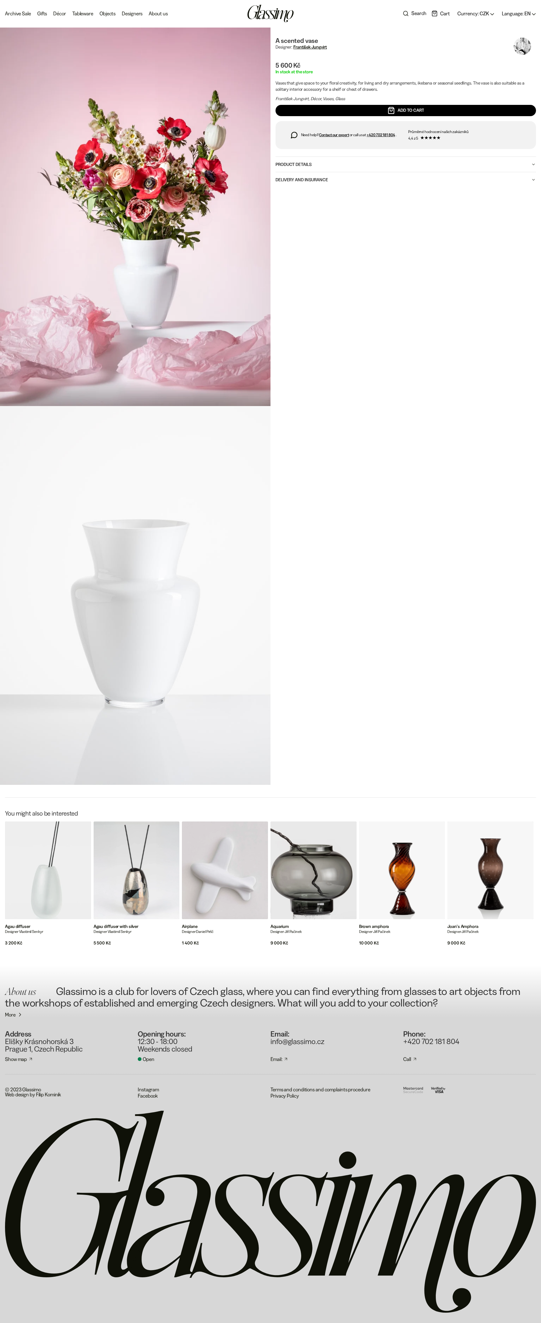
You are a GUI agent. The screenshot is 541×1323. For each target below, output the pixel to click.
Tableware (82, 13)
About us (158, 13)
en (517, 13)
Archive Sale (18, 13)
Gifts (42, 13)
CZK (473, 13)
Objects (108, 13)
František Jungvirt (310, 47)
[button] (440, 13)
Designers (132, 13)
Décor (59, 13)
